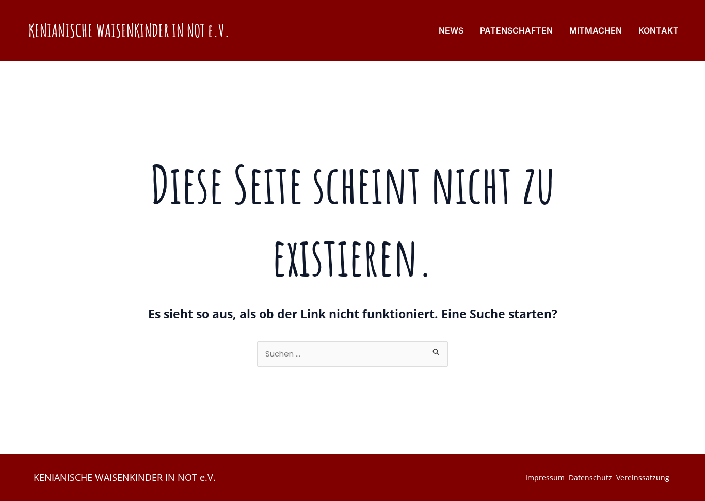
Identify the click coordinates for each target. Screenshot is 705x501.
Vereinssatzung (642, 477)
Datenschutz (590, 477)
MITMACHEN (595, 30)
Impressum (545, 477)
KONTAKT (658, 30)
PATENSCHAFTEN (516, 30)
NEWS (451, 30)
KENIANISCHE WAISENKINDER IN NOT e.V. (129, 30)
